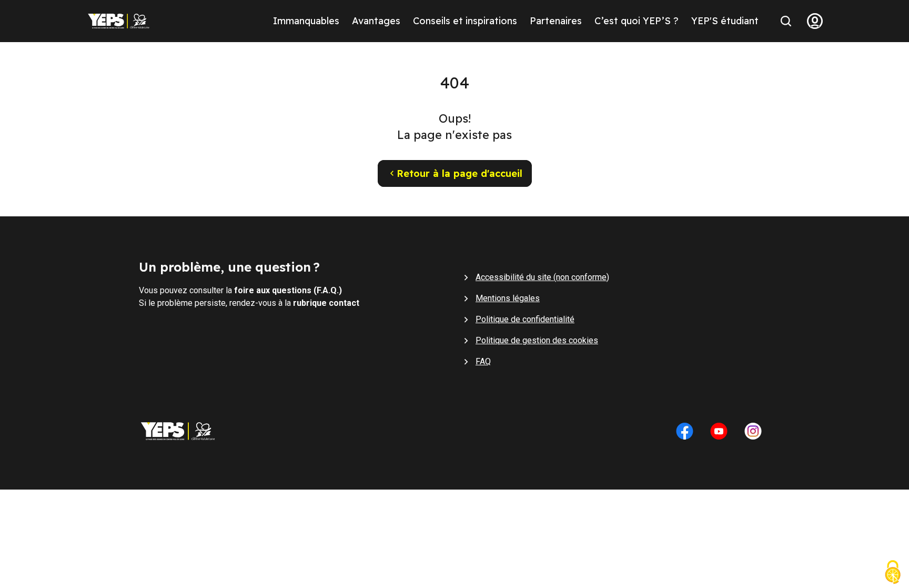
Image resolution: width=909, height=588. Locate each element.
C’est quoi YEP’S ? (636, 21)
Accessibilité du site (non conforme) (542, 277)
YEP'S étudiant (725, 21)
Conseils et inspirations (465, 21)
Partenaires (556, 21)
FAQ (483, 361)
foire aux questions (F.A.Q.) (288, 290)
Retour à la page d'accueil (459, 173)
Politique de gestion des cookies (537, 340)
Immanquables (306, 21)
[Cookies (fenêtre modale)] (892, 573)
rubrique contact (326, 303)
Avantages (376, 21)
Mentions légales (508, 298)
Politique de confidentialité (525, 319)
